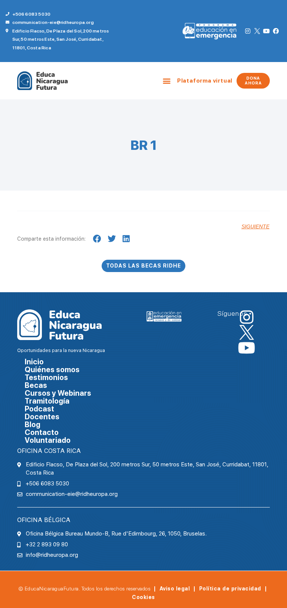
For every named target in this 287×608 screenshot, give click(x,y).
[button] (167, 81)
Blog (32, 425)
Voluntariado (48, 440)
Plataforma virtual (204, 80)
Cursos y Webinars (58, 393)
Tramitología (47, 401)
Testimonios (46, 378)
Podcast (39, 409)
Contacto (42, 432)
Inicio (34, 362)
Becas (36, 385)
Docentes (42, 417)
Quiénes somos (52, 370)
